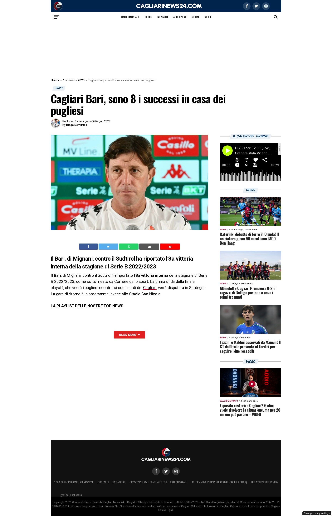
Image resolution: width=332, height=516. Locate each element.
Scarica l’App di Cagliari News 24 (73, 482)
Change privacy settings (317, 513)
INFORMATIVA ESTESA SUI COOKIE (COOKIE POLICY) (219, 482)
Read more (128, 335)
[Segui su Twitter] (166, 471)
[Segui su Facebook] (156, 471)
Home (55, 80)
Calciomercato (130, 17)
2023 (81, 80)
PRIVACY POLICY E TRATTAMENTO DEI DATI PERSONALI (159, 482)
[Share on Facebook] (89, 247)
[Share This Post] (129, 247)
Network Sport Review (264, 482)
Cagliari (149, 287)
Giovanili (162, 17)
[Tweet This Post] (109, 247)
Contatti (103, 482)
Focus (148, 17)
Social (195, 17)
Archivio (68, 80)
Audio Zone (179, 17)
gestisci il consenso (71, 495)
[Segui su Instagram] (176, 471)
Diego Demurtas (76, 124)
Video (208, 17)
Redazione (119, 482)
